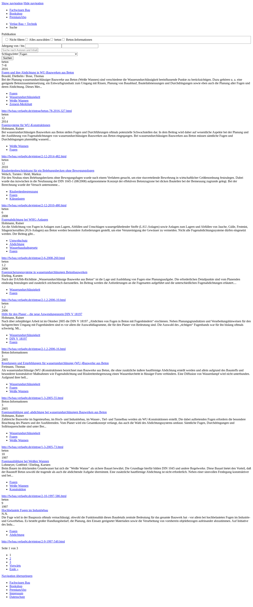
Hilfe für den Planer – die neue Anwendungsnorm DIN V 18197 (42, 314)
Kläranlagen (17, 198)
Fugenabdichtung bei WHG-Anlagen (25, 219)
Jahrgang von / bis (13, 45)
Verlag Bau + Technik (23, 24)
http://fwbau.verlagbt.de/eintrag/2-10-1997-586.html (34, 496)
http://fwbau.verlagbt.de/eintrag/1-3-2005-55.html (32, 398)
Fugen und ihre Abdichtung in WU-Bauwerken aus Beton (38, 72)
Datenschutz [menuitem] (17, 596)
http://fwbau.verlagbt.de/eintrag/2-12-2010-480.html (34, 205)
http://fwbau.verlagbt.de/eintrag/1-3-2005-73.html (32, 447)
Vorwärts (15, 565)
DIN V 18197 (18, 338)
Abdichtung (16, 244)
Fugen (13, 93)
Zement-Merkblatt (20, 104)
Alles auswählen (39, 39)
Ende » (13, 569)
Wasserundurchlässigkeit (24, 97)
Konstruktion (17, 489)
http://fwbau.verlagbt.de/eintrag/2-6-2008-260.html (33, 258)
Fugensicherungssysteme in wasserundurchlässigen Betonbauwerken (44, 272)
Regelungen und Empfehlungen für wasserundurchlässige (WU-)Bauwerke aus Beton (55, 363)
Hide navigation (33, 3)
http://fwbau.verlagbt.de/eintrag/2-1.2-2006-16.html (34, 349)
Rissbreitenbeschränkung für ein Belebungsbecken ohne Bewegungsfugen (48, 170)
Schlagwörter (10, 54)
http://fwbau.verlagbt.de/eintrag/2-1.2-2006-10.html (34, 300)
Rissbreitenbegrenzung (23, 191)
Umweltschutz (18, 240)
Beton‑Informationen (79, 39)
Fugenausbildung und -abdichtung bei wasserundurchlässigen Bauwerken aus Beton (54, 412)
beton (57, 39)
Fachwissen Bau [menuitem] (19, 10)
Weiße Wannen (18, 100)
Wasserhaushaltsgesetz (23, 247)
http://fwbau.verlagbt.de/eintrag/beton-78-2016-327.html (37, 111)
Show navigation (12, 3)
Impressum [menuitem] (16, 593)
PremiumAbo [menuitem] (17, 17)
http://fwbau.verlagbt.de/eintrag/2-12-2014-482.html (34, 156)
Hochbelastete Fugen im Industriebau (25, 510)
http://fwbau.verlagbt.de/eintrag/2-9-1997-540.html (33, 541)
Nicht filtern (17, 39)
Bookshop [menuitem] (15, 13)
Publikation (9, 34)
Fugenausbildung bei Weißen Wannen (25, 461)
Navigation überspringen (17, 576)
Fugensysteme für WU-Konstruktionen (26, 125)
